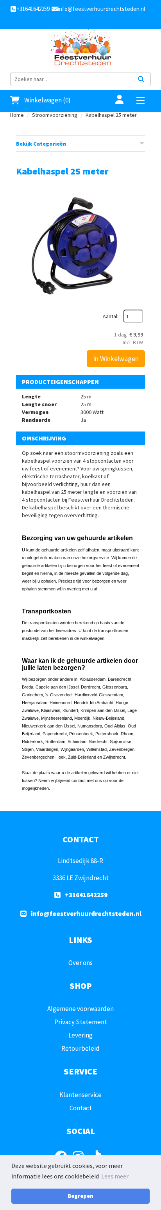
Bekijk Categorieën (41, 143)
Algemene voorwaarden (80, 1008)
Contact (81, 1108)
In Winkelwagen (116, 358)
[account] (114, 100)
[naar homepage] (80, 48)
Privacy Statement (80, 1022)
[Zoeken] (141, 79)
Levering (80, 1035)
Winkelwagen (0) (47, 100)
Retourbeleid (80, 1048)
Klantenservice (80, 1094)
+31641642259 (86, 895)
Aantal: (110, 316)
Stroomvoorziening (54, 114)
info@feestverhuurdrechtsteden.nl (86, 913)
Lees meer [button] (115, 1176)
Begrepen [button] (80, 1195)
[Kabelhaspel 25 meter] (80, 245)
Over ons (80, 962)
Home (17, 114)
